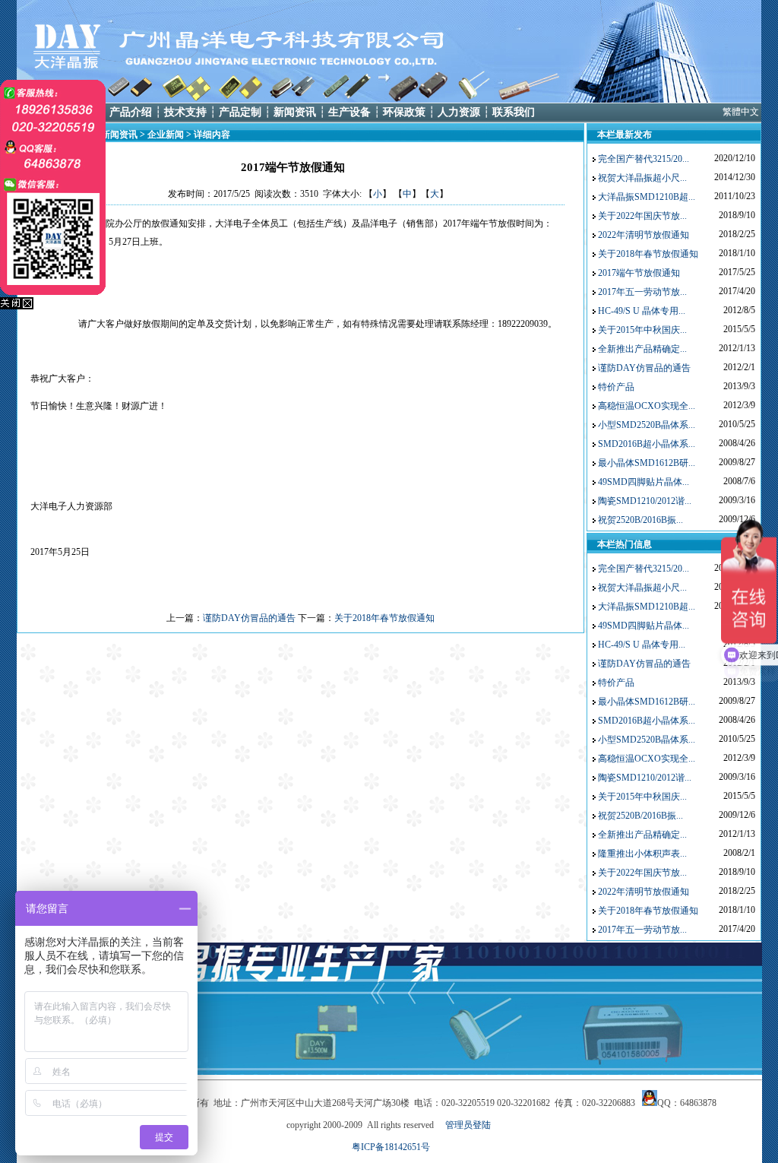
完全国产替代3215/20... (643, 159)
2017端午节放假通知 (639, 273)
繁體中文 (741, 111)
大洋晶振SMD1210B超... (646, 197)
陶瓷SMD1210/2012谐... (644, 501)
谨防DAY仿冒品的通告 (249, 618)
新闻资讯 (295, 112)
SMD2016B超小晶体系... (646, 444)
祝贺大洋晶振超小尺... (642, 178)
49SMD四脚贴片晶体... (643, 482)
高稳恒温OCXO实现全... (646, 406)
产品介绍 (130, 112)
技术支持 (185, 112)
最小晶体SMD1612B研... (646, 463)
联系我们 (513, 112)
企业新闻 (165, 134)
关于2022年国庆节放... (642, 216)
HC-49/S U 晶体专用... (641, 311)
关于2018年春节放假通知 (384, 618)
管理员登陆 (468, 1125)
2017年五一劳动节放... (642, 292)
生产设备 (349, 112)
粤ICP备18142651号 (391, 1147)
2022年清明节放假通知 (643, 235)
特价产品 (616, 387)
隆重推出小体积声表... (642, 853)
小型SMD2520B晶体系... (646, 425)
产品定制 (240, 112)
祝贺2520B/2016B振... (640, 520)
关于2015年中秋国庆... (642, 330)
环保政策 (404, 112)
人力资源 (459, 112)
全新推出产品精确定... (642, 349)
